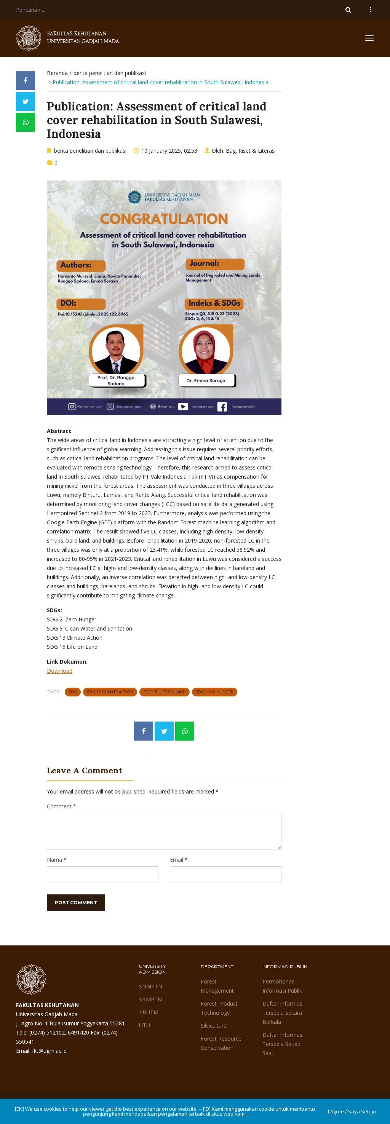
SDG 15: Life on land (164, 692)
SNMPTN (150, 986)
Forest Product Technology (219, 1008)
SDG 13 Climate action (110, 692)
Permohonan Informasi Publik (282, 986)
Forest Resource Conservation (221, 1043)
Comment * (61, 806)
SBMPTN (150, 999)
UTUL (146, 1025)
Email (176, 859)
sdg (73, 692)
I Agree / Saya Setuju (352, 1111)
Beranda (57, 73)
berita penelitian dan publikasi (110, 73)
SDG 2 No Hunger (214, 692)
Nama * (57, 859)
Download (59, 670)
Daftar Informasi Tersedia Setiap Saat (283, 1044)
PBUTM (148, 1012)
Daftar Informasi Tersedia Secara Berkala (283, 1012)
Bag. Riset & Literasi (251, 150)
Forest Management (217, 986)
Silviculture (214, 1025)
